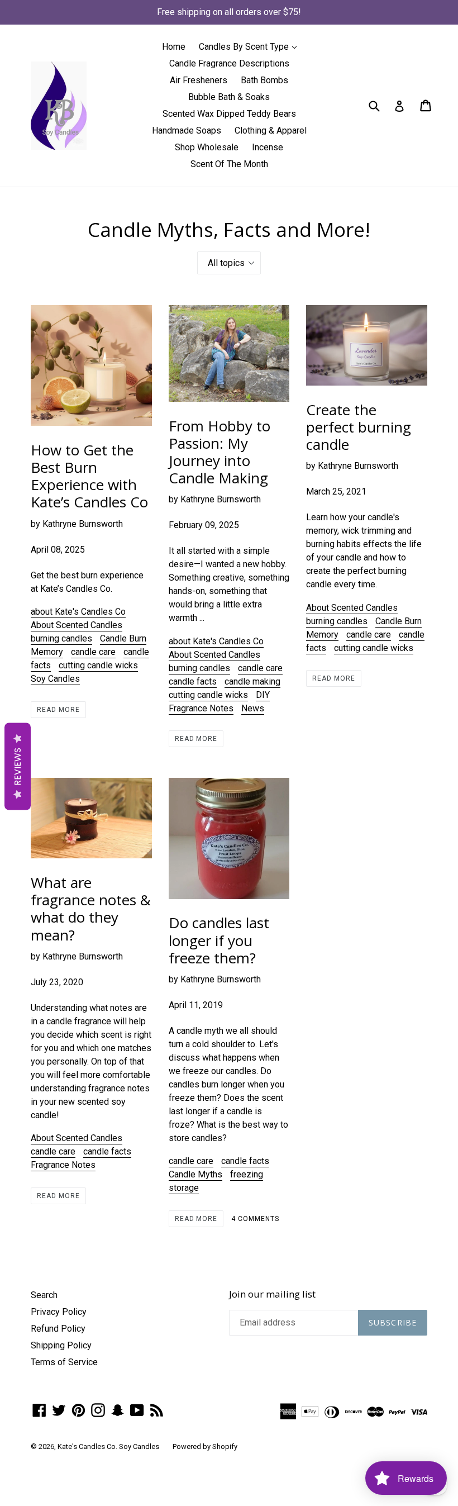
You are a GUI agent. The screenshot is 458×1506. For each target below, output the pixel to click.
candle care (93, 652)
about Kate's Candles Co (78, 611)
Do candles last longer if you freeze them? (219, 940)
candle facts (193, 681)
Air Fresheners (198, 80)
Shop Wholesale (206, 147)
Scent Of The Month (229, 164)
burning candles (61, 638)
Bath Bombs (264, 80)
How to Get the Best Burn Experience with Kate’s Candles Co (89, 476)
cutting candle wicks (98, 665)
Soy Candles (55, 678)
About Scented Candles (76, 625)
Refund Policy (58, 1328)
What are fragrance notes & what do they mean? (91, 908)
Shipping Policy (61, 1345)
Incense (267, 147)
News (252, 708)
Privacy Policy (59, 1312)
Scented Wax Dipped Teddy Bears (229, 113)
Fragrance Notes (201, 708)
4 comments (255, 1219)
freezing (246, 1174)
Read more (58, 710)
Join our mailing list (272, 1294)
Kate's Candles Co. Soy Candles (108, 1446)
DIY (263, 695)
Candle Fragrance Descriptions (229, 63)
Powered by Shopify (205, 1446)
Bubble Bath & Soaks (229, 97)
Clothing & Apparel (271, 130)
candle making (252, 681)
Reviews (17, 766)
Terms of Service (64, 1362)
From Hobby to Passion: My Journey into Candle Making (219, 452)
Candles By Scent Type (250, 46)
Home (173, 46)
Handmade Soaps (186, 130)
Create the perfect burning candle (358, 427)
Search (44, 1295)
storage (184, 1187)
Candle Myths (195, 1174)
